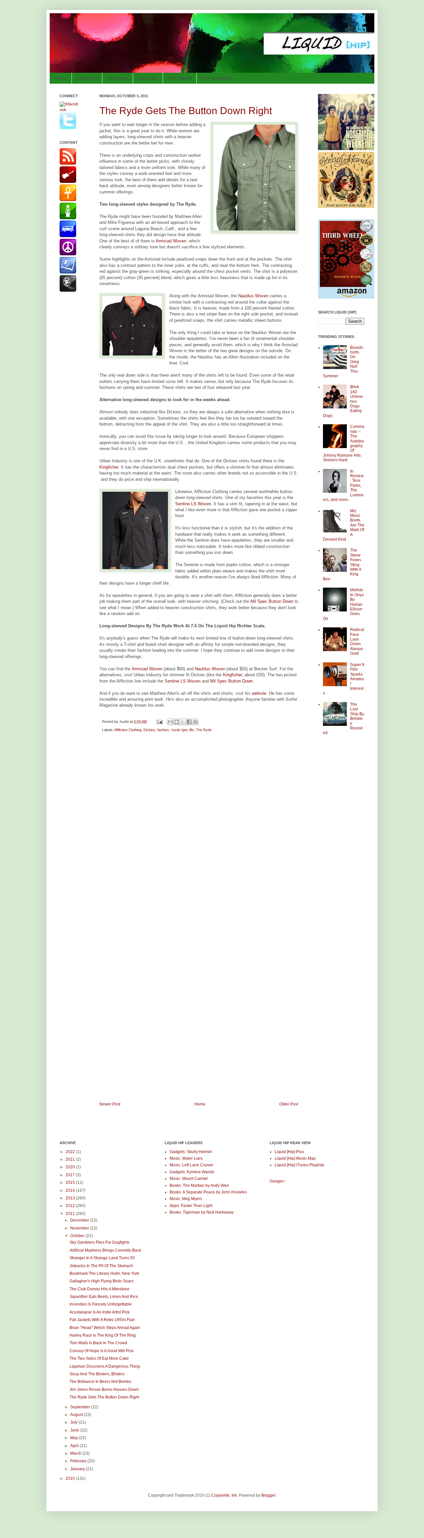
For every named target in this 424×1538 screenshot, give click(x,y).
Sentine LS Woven (193, 503)
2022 (71, 1151)
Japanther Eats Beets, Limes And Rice (104, 1296)
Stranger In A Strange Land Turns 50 (102, 1258)
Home (60, 78)
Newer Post (109, 1104)
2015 (71, 1182)
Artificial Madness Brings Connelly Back (105, 1250)
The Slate (148, 78)
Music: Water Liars (186, 1158)
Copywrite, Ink (224, 1495)
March (76, 1453)
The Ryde (204, 730)
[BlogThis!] (176, 722)
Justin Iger (179, 730)
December (80, 1220)
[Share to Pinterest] (195, 722)
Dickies (149, 730)
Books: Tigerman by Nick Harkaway (202, 1212)
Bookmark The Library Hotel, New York (104, 1273)
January (78, 1469)
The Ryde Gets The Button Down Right (185, 110)
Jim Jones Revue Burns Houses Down (104, 1389)
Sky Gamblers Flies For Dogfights (100, 1242)
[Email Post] (159, 722)
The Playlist (180, 78)
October (77, 1235)
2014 (71, 1190)
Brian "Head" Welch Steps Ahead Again (105, 1327)
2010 (71, 1478)
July (74, 1422)
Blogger (268, 1495)
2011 (71, 1213)
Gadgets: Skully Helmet (191, 1151)
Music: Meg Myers (186, 1198)
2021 (71, 1159)
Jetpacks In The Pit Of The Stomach (101, 1266)
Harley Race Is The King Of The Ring (103, 1335)
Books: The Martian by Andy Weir (199, 1185)
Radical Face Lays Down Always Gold (357, 641)
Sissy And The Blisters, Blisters (97, 1374)
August (77, 1414)
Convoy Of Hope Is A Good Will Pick (101, 1351)
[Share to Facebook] (189, 722)
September (80, 1407)
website (259, 693)
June (75, 1430)
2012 (71, 1205)
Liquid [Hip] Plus (289, 1151)
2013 (71, 1198)
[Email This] (170, 722)
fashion (163, 730)
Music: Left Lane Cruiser (191, 1165)
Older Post (288, 1104)
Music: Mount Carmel (189, 1178)
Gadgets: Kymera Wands (192, 1172)
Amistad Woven (171, 240)
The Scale (117, 78)
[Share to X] (183, 722)
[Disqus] (198, 831)
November (80, 1228)
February (78, 1461)
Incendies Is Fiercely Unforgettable (101, 1304)
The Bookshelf (216, 78)
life (191, 730)
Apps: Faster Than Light (191, 1205)
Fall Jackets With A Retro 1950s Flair (102, 1319)
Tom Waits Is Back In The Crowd (98, 1343)
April (75, 1445)
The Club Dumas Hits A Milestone (100, 1289)
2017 (71, 1175)
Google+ (277, 1181)
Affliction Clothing (127, 730)
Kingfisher (108, 467)
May (74, 1437)
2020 (71, 1167)
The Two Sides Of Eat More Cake (99, 1358)
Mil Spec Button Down (271, 601)
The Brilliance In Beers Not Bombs (100, 1381)
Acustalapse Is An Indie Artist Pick (100, 1312)
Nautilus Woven (253, 295)
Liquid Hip (87, 78)
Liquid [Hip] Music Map (295, 1158)
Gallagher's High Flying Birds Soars (101, 1281)
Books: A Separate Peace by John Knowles (208, 1192)
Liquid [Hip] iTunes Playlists (299, 1165)
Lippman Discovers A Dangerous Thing (105, 1366)
